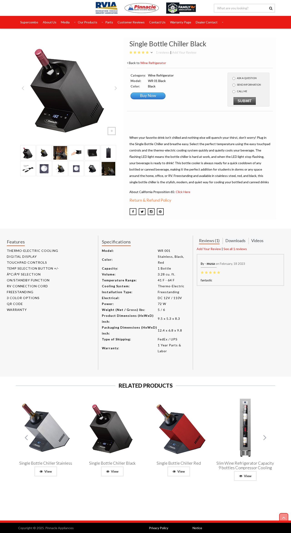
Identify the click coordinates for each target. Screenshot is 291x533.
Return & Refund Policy (150, 200)
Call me (242, 91)
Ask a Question (247, 78)
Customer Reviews (131, 22)
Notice (197, 528)
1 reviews (163, 52)
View (48, 471)
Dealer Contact (207, 22)
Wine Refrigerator (153, 63)
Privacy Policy (158, 528)
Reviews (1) (209, 240)
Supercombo (29, 22)
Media (65, 22)
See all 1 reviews (235, 249)
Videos (257, 240)
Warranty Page (180, 22)
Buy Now (148, 95)
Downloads (235, 240)
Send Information (249, 84)
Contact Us (157, 22)
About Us (49, 22)
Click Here (183, 192)
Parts (109, 22)
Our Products (87, 22)
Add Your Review (184, 52)
